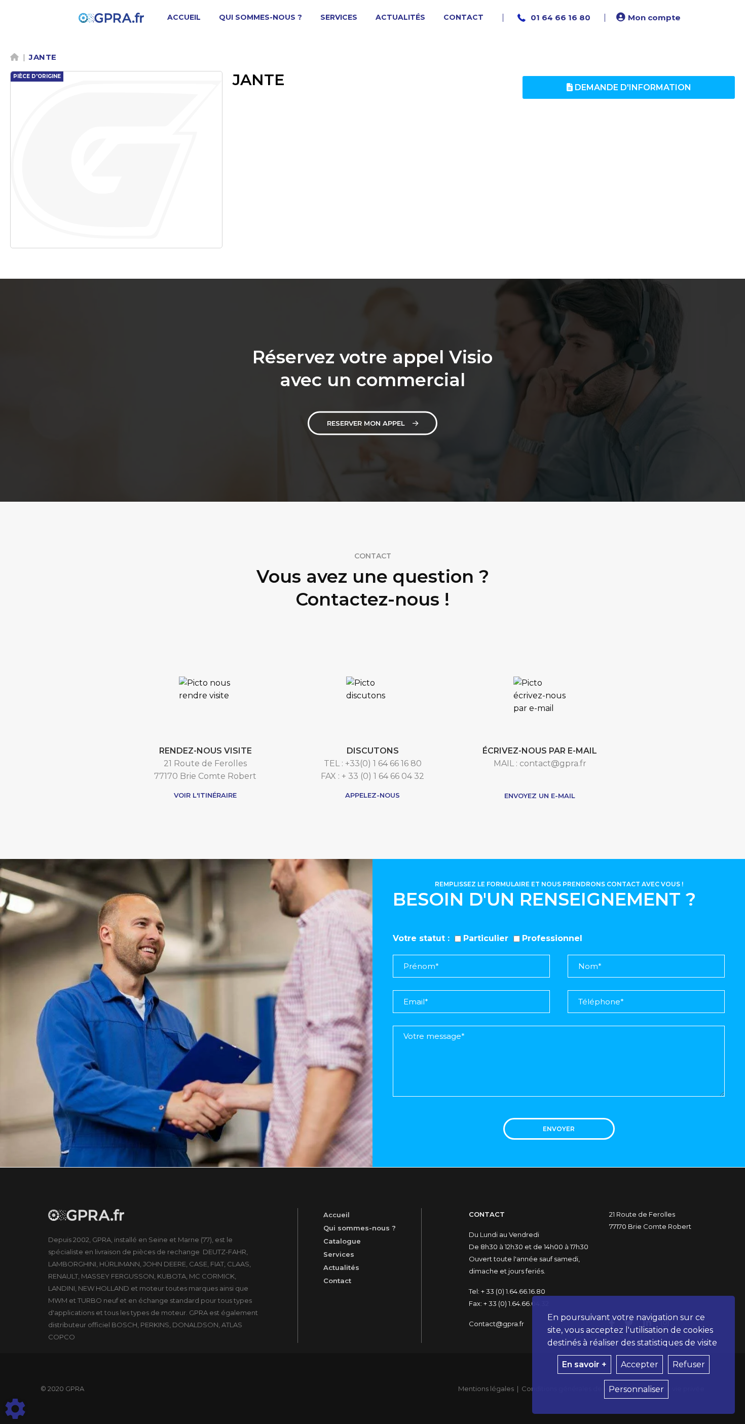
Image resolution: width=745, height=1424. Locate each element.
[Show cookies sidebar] (15, 1409)
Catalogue (342, 1241)
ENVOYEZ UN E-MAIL (539, 796)
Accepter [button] (639, 1364)
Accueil (336, 1215)
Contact (337, 1281)
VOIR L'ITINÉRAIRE (205, 795)
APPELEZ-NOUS (372, 795)
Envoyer (559, 1129)
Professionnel (552, 938)
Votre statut (419, 938)
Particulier (485, 938)
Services (338, 1254)
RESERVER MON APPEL (366, 423)
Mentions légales (486, 1388)
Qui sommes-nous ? (359, 1228)
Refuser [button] (689, 1364)
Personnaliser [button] (636, 1389)
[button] (650, 17)
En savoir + (584, 1364)
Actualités (341, 1267)
